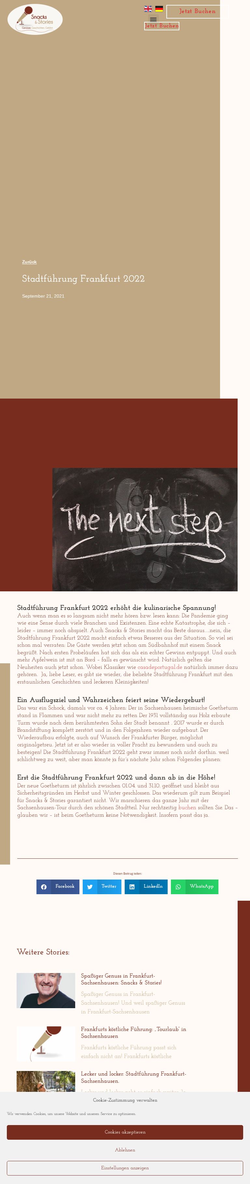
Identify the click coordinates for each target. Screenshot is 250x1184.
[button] (57, 887)
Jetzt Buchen (197, 11)
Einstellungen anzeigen (125, 1168)
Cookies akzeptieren (125, 1132)
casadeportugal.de (160, 667)
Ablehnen (125, 1150)
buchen (187, 808)
